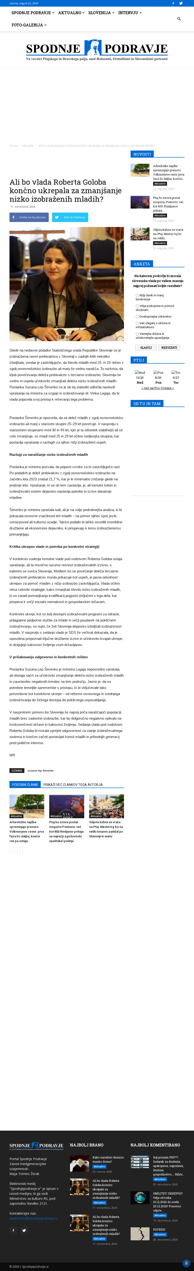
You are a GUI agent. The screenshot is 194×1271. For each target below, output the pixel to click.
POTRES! (159, 1229)
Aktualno (69, 12)
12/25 (140, 380)
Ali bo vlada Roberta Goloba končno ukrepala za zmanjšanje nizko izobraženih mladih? (106, 1189)
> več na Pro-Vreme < (157, 388)
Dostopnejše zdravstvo (156, 316)
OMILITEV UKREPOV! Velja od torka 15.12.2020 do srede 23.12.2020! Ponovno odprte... (168, 1201)
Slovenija (99, 12)
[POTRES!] (140, 1233)
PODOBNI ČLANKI (25, 785)
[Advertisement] (97, 104)
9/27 (176, 380)
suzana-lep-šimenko (40, 770)
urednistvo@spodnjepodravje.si (33, 1218)
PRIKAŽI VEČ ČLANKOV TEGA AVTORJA (73, 785)
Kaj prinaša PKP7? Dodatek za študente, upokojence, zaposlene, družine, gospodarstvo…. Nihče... (169, 1165)
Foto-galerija (27, 24)
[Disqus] (66, 929)
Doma (13, 146)
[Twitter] (181, 3)
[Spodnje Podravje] (97, 50)
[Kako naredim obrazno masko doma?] (79, 1163)
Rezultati (169, 347)
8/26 (158, 380)
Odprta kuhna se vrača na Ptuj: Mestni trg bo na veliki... (168, 234)
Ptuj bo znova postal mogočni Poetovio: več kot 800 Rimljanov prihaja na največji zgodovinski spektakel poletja (66, 831)
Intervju (128, 12)
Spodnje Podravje (31, 12)
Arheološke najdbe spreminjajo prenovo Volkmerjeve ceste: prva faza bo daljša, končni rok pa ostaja (26, 831)
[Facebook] (173, 3)
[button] (179, 19)
